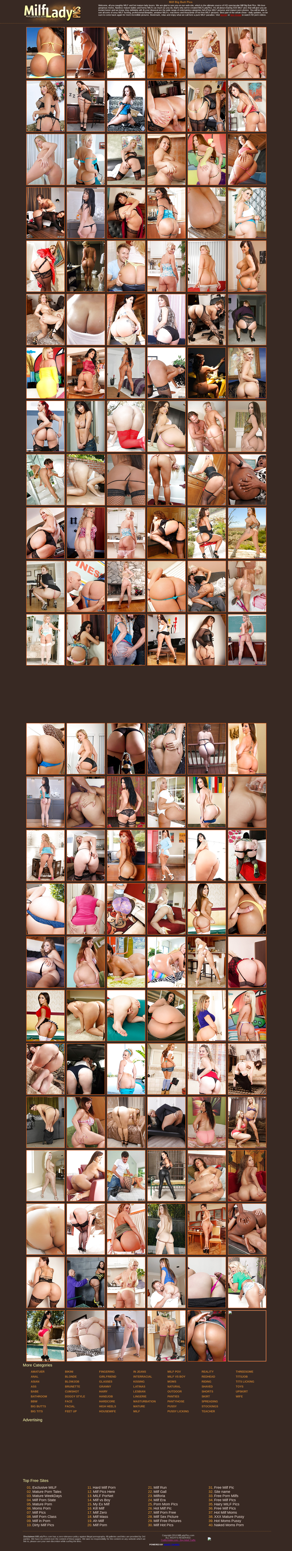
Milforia (159, 1496)
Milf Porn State (44, 1500)
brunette (72, 1386)
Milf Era (160, 1500)
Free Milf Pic (224, 1487)
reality (208, 1371)
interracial (142, 1376)
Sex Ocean (235, 15)
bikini (69, 1371)
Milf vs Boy (101, 1500)
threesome (244, 1371)
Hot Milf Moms (225, 1512)
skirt (206, 1396)
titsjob (242, 1376)
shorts (207, 1391)
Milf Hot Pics (163, 1525)
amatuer (37, 1371)
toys (239, 1386)
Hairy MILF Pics (226, 1504)
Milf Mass (100, 1517)
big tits (37, 1411)
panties (173, 1396)
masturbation (144, 1401)
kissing (139, 1381)
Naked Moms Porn (229, 1525)
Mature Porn (42, 1504)
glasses (105, 1381)
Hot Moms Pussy (227, 1521)
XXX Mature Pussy (229, 1517)
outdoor (174, 1391)
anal (35, 1376)
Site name (222, 1492)
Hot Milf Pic (163, 1508)
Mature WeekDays (47, 1496)
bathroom (39, 1396)
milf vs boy (176, 1376)
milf (136, 1411)
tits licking (245, 1381)
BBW (34, 1401)
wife (239, 1396)
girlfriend (107, 1376)
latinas (139, 1386)
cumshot (72, 1391)
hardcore (107, 1401)
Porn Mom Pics (166, 1504)
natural (174, 1386)
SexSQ (223, 15)
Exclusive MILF (44, 1487)
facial (70, 1406)
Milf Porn (100, 1525)
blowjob (72, 1381)
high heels (107, 1406)
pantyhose (175, 1401)
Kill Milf (98, 1508)
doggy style (75, 1396)
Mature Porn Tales (46, 1492)
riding (206, 1381)
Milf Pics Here (104, 1492)
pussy (172, 1406)
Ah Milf (98, 1521)
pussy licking (178, 1411)
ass (33, 1386)
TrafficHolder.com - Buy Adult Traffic (178, 1540)
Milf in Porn (41, 1521)
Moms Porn (41, 1508)
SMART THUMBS (172, 1544)
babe (35, 1391)
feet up (71, 1411)
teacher (208, 1411)
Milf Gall (160, 1492)
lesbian (139, 1391)
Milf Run (160, 1487)
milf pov (174, 1371)
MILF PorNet (103, 1496)
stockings (210, 1406)
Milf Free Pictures (167, 1521)
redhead (208, 1376)
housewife (107, 1411)
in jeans (139, 1371)
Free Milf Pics (225, 1500)
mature (139, 1406)
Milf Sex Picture (166, 1517)
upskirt (242, 1391)
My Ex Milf (101, 1504)
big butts (38, 1406)
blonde (71, 1376)
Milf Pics (39, 1512)
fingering (107, 1371)
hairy (103, 1391)
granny (105, 1386)
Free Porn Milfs (226, 1496)
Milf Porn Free (165, 1512)
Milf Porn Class (44, 1517)
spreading (210, 1401)
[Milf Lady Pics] (52, 22)
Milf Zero (100, 1512)
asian (35, 1381)
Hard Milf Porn (104, 1487)
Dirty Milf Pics (43, 1525)
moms (171, 1381)
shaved (207, 1386)
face (68, 1401)
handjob (106, 1396)
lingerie (139, 1396)
